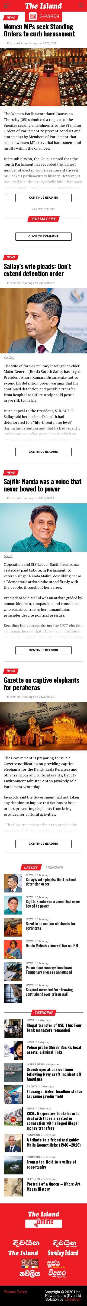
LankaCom (72, 1299)
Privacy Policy (15, 1292)
